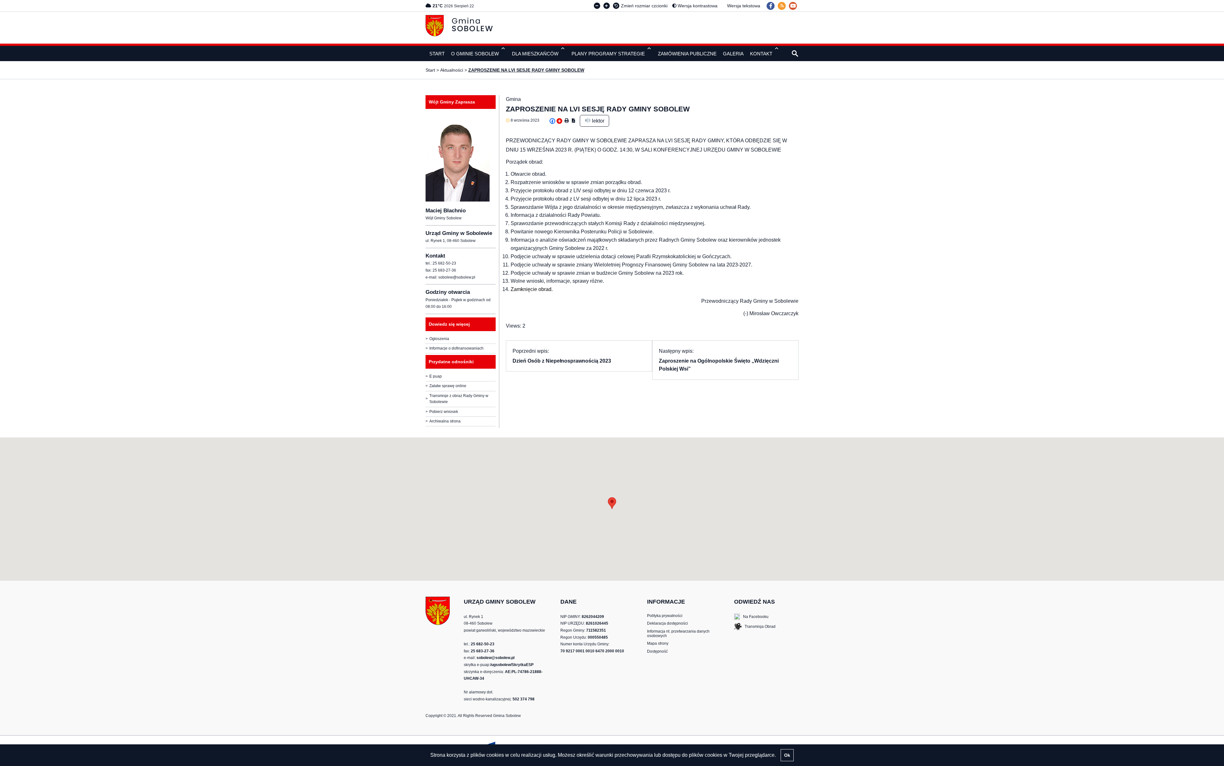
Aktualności (451, 70)
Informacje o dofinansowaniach (456, 348)
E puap (435, 376)
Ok (787, 755)
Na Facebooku (751, 617)
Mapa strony (657, 643)
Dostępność (657, 651)
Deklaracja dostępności (667, 623)
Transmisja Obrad (755, 627)
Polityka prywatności (664, 616)
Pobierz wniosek (443, 411)
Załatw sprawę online (447, 386)
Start (430, 70)
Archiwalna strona (445, 421)
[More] (559, 121)
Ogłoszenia (439, 339)
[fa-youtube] (793, 6)
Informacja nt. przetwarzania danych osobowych (678, 633)
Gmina (513, 99)
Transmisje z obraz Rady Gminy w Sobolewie (458, 399)
